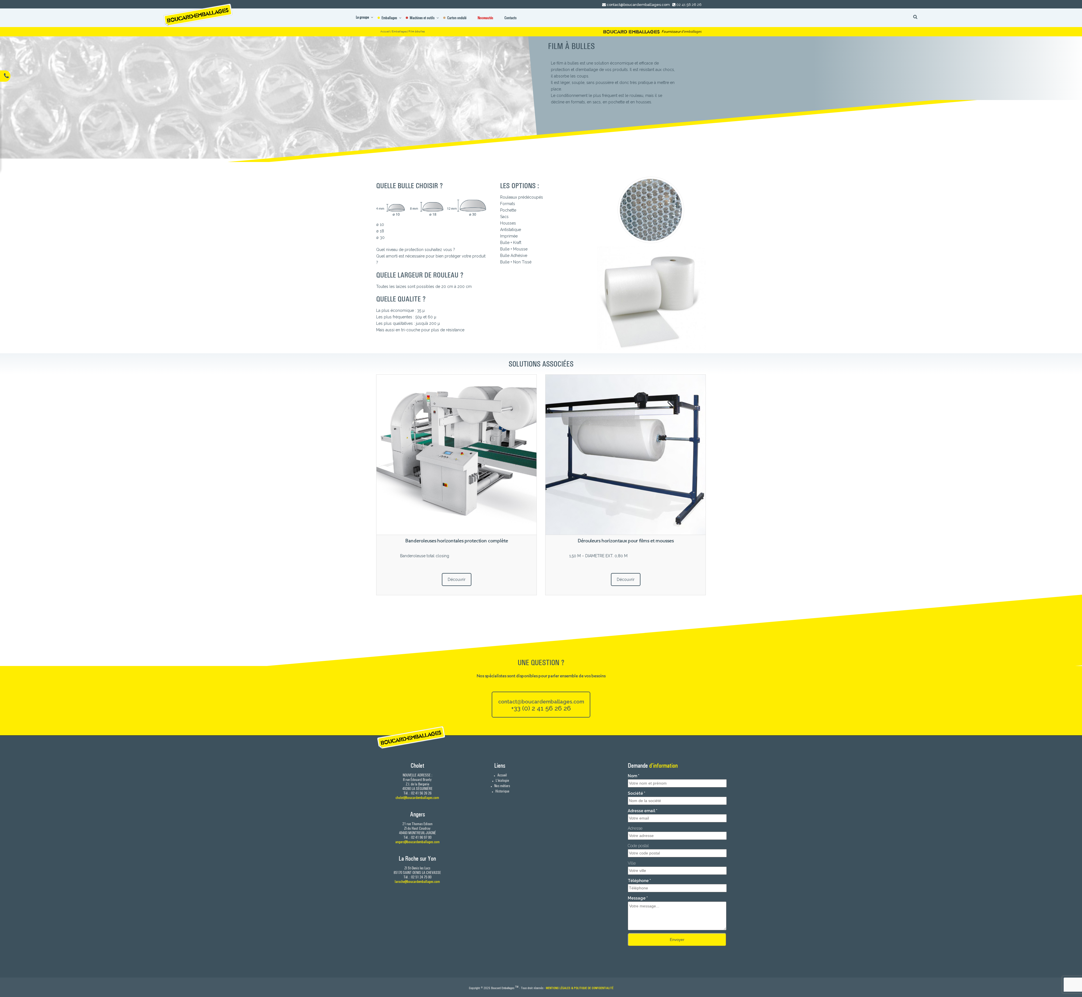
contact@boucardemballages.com (638, 5)
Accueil (385, 31)
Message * (638, 898)
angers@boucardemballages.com (417, 842)
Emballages (399, 31)
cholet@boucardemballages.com (417, 797)
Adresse (635, 828)
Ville (632, 863)
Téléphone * (639, 880)
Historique (502, 791)
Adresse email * (642, 811)
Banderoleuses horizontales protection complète (456, 541)
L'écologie (502, 780)
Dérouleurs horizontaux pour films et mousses (626, 541)
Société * (636, 793)
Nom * (633, 776)
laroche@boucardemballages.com (417, 881)
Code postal (638, 845)
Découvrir (456, 579)
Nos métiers (501, 785)
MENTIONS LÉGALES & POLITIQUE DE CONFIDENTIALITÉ (579, 988)
